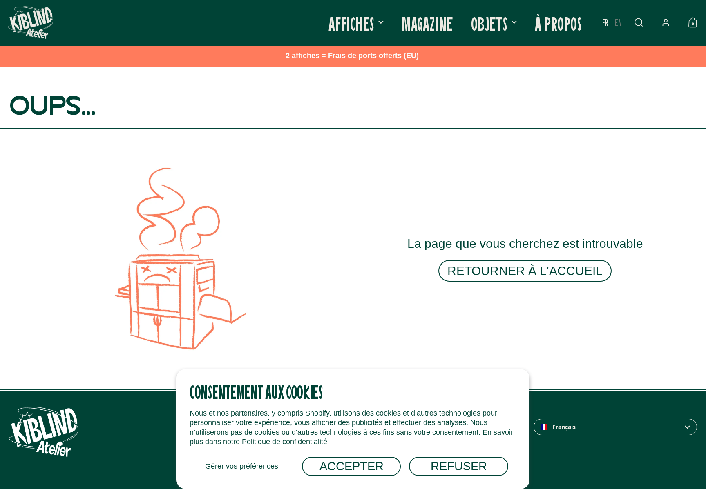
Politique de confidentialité (284, 442)
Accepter (351, 466)
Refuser (459, 466)
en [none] (618, 22)
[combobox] (615, 427)
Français (564, 427)
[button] (638, 22)
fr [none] (605, 22)
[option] (618, 22)
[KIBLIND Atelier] (30, 22)
